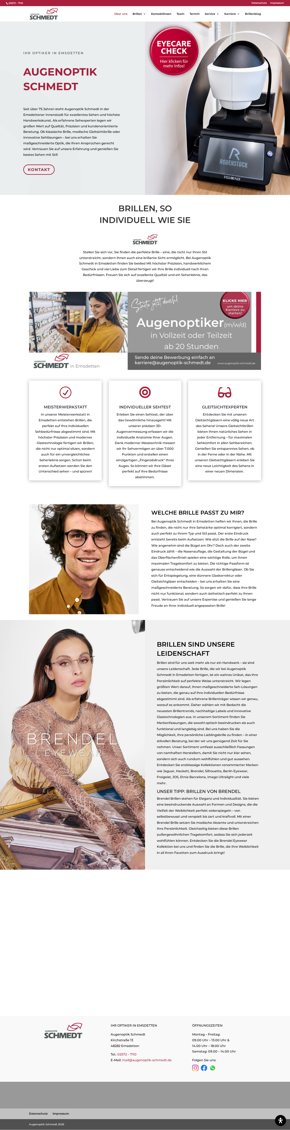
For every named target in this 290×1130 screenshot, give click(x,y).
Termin (195, 14)
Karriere (230, 14)
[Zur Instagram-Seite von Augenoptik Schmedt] (195, 1070)
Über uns (120, 14)
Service (210, 14)
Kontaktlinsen (161, 14)
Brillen (137, 14)
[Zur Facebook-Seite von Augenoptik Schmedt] (204, 1070)
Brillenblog (253, 14)
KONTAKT (39, 169)
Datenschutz (259, 3)
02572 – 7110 (127, 1054)
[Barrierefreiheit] (280, 1120)
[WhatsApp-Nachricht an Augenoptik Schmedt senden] (213, 1070)
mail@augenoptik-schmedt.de (147, 1060)
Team (180, 14)
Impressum (277, 3)
